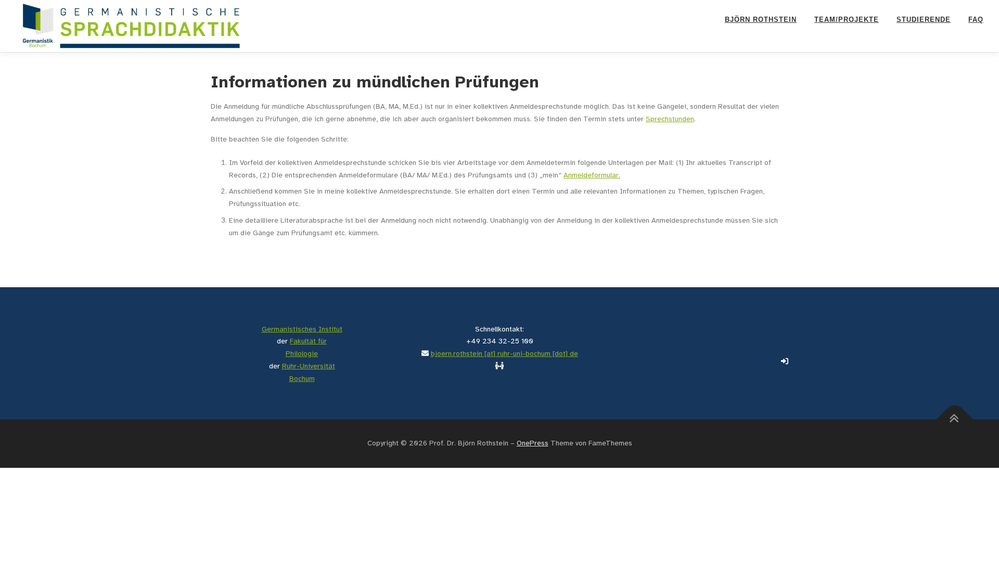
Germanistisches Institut (302, 330)
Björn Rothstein (761, 19)
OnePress (532, 444)
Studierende (923, 19)
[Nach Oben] (955, 419)
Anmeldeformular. (591, 176)
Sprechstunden (670, 119)
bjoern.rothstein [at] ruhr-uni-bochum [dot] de (504, 354)
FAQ (975, 19)
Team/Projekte (846, 19)
